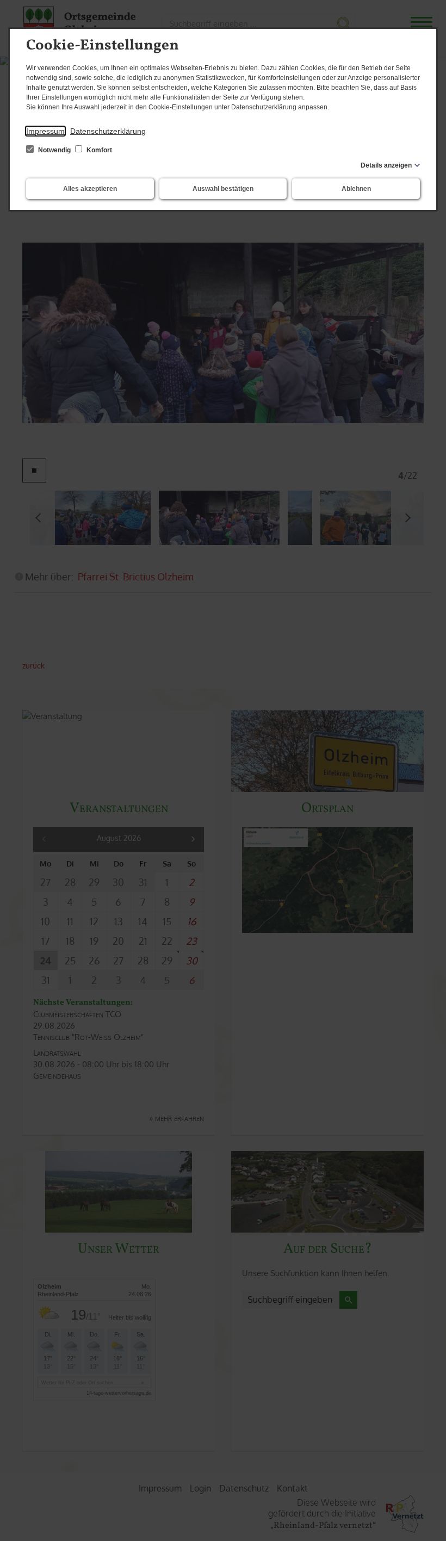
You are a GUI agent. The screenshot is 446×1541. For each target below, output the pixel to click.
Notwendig (54, 150)
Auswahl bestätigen (223, 189)
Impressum (45, 131)
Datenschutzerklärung (108, 131)
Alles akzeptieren (90, 189)
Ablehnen (356, 189)
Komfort (98, 150)
